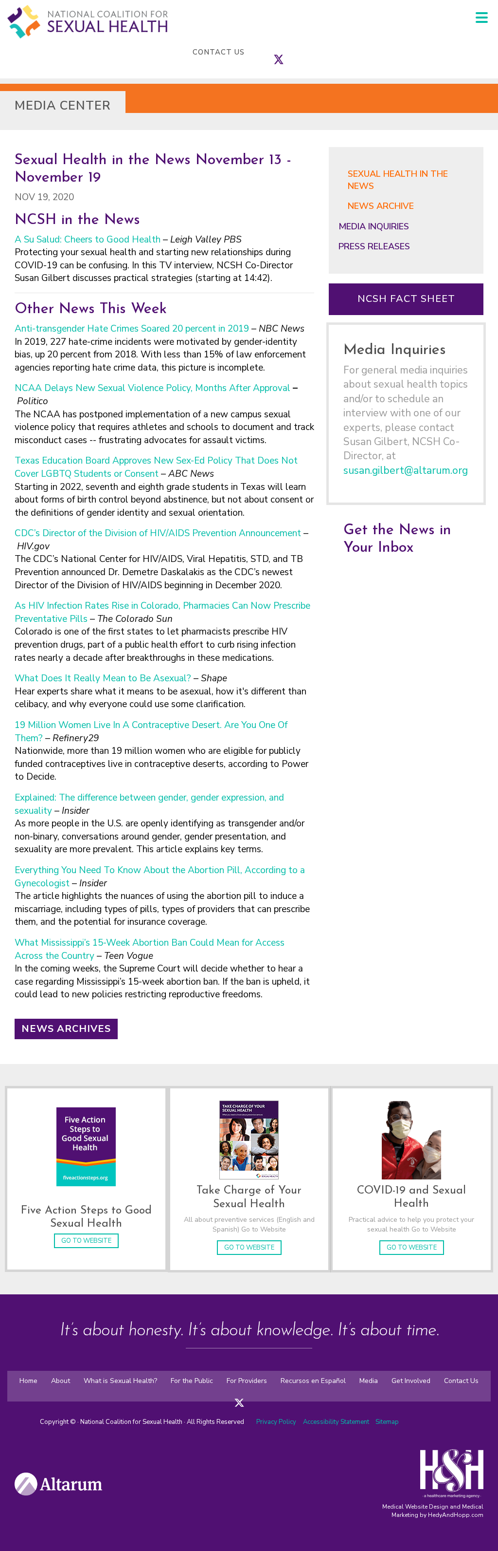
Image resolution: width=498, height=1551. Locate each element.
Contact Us (219, 52)
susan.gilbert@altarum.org (405, 470)
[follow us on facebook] (269, 52)
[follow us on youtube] (308, 52)
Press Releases (374, 246)
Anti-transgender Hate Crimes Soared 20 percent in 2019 (132, 328)
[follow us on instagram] (288, 52)
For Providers (247, 1380)
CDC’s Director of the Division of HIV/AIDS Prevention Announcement (158, 533)
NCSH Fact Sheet (406, 298)
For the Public (192, 1380)
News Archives (66, 1028)
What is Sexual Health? (120, 1380)
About (60, 1380)
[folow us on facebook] (229, 1396)
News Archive (381, 206)
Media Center (63, 105)
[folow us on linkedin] (259, 1396)
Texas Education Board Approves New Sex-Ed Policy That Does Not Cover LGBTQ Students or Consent (156, 467)
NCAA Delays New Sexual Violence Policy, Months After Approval (152, 388)
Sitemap (387, 1422)
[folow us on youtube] (268, 1396)
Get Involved (410, 1380)
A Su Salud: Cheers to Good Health (87, 239)
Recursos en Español (313, 1380)
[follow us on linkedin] (298, 52)
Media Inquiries (373, 226)
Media (368, 1380)
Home (28, 1380)
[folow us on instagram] (249, 1396)
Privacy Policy (276, 1422)
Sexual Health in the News (398, 180)
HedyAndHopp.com (455, 1515)
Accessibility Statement (337, 1422)
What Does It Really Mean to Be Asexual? (103, 678)
